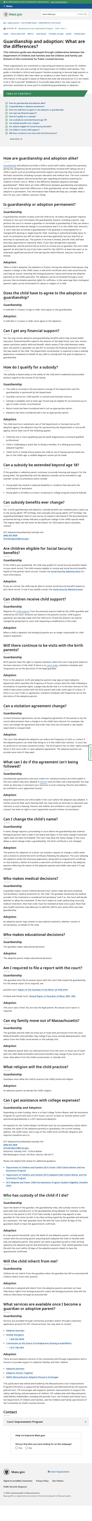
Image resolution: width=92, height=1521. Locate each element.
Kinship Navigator (15, 1334)
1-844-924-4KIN (16, 1339)
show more (15, 139)
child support (23, 611)
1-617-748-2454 (16, 1347)
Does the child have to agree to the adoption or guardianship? (36, 110)
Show (60, 28)
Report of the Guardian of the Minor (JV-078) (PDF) (43, 989)
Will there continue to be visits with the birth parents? (33, 133)
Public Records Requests (15, 1486)
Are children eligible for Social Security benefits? (30, 126)
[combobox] (64, 14)
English (5, 34)
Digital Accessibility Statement (17, 1480)
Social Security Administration (66, 571)
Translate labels (79, 34)
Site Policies (58, 1480)
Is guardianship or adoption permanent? (27, 106)
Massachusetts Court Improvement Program (36, 28)
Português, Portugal (56, 34)
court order (52, 665)
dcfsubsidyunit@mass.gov (16, 538)
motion (43, 782)
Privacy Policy (42, 1480)
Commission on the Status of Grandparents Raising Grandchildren (38, 1343)
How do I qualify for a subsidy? (22, 116)
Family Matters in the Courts (50, 23)
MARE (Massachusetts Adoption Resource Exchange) (32, 1377)
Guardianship (9, 165)
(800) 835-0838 (10, 535)
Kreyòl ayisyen (41, 34)
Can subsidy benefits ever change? (24, 123)
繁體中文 (30, 34)
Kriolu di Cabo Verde (18, 34)
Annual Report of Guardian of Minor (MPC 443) (52, 996)
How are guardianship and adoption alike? (27, 103)
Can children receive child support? (24, 130)
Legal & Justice (13, 23)
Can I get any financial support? (23, 113)
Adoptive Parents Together (19, 1373)
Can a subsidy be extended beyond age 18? (28, 120)
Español (68, 34)
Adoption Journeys (15, 1330)
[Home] (4, 22)
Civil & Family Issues (28, 23)
